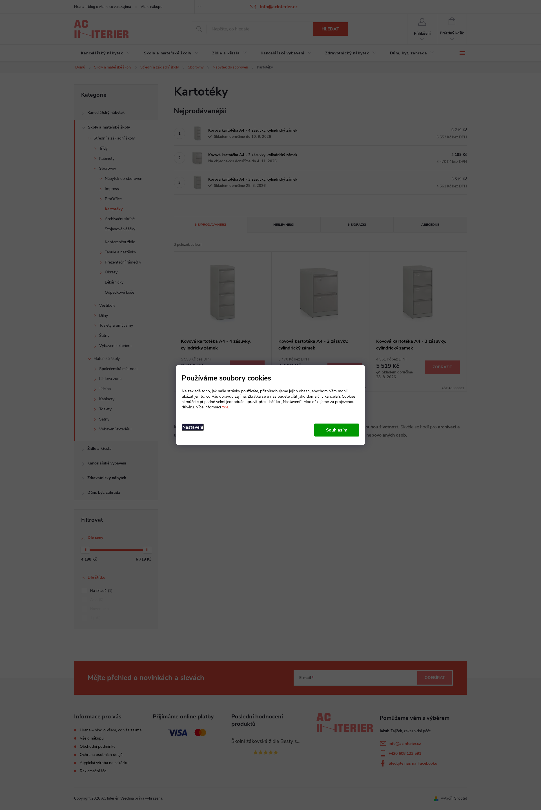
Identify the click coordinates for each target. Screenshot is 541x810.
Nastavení (192, 427)
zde (225, 407)
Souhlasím (336, 430)
